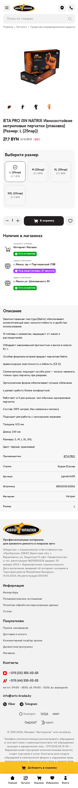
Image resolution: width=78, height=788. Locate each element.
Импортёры (10, 592)
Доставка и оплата (15, 634)
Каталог (21, 27)
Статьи (7, 611)
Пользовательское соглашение (22, 599)
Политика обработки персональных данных (30, 605)
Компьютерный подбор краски (22, 640)
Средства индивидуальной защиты (52, 27)
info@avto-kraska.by (17, 696)
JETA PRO (69, 456)
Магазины (9, 653)
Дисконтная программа (18, 647)
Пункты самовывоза (15, 628)
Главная (8, 27)
